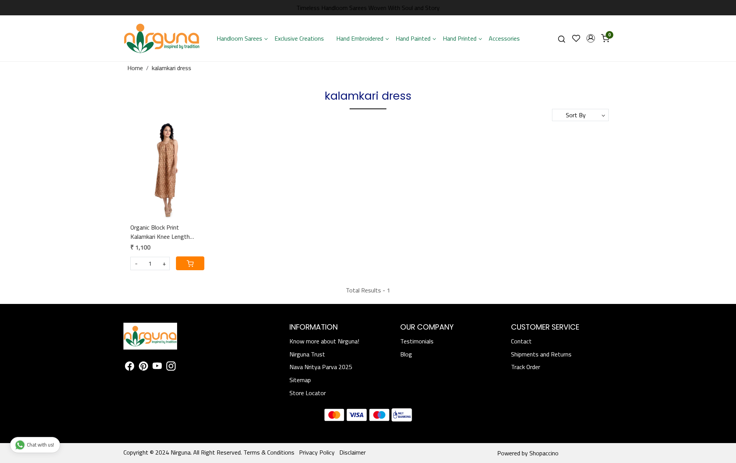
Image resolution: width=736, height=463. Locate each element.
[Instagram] (171, 367)
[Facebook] (129, 367)
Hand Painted (413, 38)
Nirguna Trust (307, 354)
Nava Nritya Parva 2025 (320, 367)
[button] (590, 38)
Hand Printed (459, 38)
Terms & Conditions (268, 452)
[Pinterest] (143, 367)
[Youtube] (157, 367)
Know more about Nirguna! (324, 341)
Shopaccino (544, 453)
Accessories (504, 38)
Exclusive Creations (299, 38)
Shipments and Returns (541, 354)
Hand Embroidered (359, 38)
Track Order (525, 367)
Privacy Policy (317, 452)
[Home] (161, 38)
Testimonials (417, 341)
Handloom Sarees (239, 38)
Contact (521, 341)
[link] (561, 38)
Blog (406, 354)
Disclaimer (352, 452)
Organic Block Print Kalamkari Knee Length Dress (160, 232)
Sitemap (300, 380)
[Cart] (190, 263)
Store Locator (307, 393)
